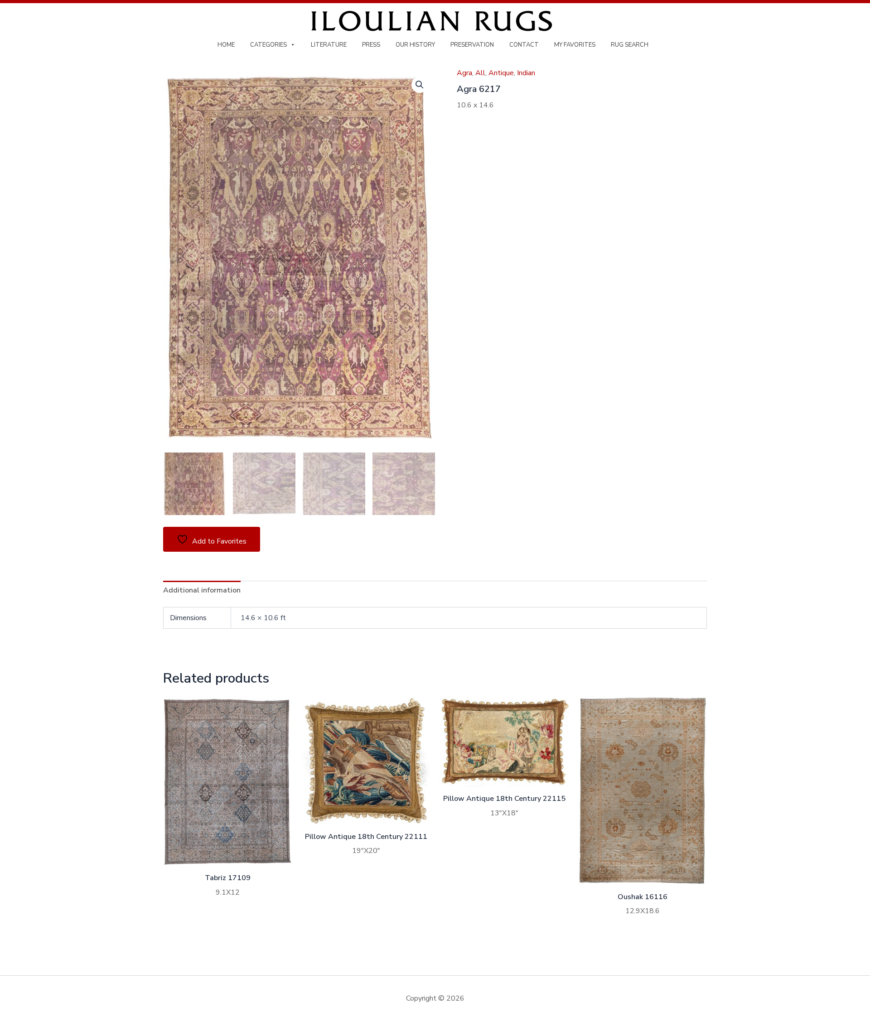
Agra (464, 73)
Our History (415, 45)
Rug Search (629, 45)
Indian (526, 73)
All (480, 73)
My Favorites (574, 45)
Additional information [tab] (202, 590)
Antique (501, 73)
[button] (419, 85)
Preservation (472, 45)
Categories (268, 45)
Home (226, 45)
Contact (524, 45)
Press (371, 45)
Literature (329, 45)
